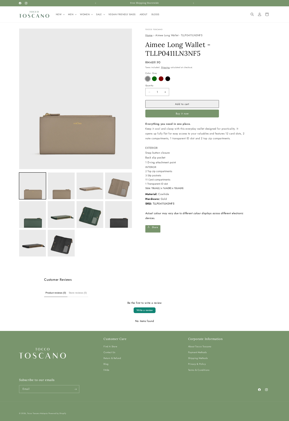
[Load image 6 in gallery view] (118, 185)
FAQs (106, 370)
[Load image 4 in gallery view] (61, 185)
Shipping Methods (198, 358)
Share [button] (154, 227)
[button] (60, 14)
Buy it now (182, 113)
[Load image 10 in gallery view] (118, 214)
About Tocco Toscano (199, 346)
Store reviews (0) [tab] (78, 292)
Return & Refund (112, 358)
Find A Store (110, 346)
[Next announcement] (193, 3)
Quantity (149, 85)
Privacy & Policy (197, 364)
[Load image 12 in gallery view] (61, 243)
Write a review (144, 310)
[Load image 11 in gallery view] (32, 243)
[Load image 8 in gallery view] (61, 214)
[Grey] (147, 78)
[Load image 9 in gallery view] (89, 214)
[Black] (167, 78)
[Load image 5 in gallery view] (89, 185)
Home (148, 35)
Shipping (165, 67)
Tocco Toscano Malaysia (37, 413)
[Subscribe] (75, 389)
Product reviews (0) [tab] (55, 292)
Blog (106, 364)
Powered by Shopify (57, 413)
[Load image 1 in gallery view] (32, 185)
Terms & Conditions (199, 370)
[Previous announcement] (95, 3)
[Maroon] (161, 78)
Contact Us (109, 352)
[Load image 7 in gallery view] (32, 214)
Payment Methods (197, 352)
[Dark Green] (154, 78)
